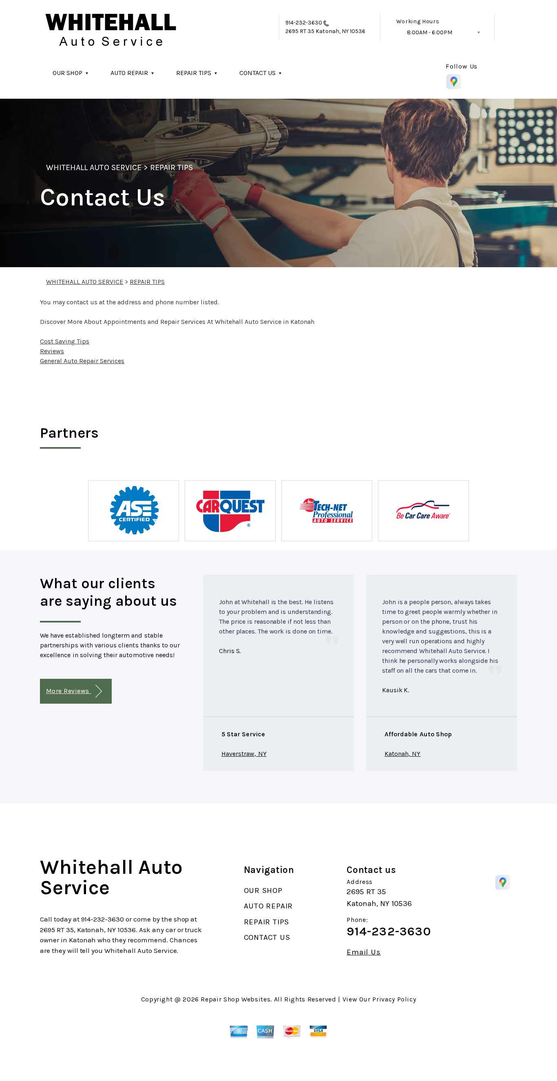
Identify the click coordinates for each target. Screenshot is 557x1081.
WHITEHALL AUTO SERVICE (93, 167)
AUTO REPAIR (129, 73)
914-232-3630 (304, 22)
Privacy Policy (394, 999)
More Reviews (68, 691)
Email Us (363, 952)
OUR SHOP (67, 73)
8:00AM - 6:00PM (429, 32)
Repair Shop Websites (235, 999)
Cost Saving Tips (64, 341)
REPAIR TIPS (193, 73)
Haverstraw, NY (244, 754)
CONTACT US (257, 73)
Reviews (52, 351)
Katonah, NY (403, 754)
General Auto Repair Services (82, 361)
